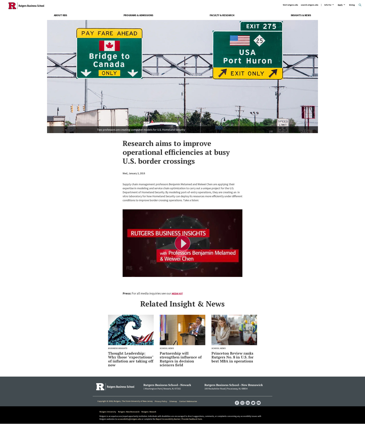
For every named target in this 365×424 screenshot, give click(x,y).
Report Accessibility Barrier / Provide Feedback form (179, 419)
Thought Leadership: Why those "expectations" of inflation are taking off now (130, 359)
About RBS (60, 15)
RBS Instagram (242, 400)
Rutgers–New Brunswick (128, 411)
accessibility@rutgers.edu (129, 419)
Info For (327, 5)
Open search (360, 5)
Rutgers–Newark (148, 411)
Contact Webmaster (188, 401)
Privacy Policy (161, 401)
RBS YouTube (258, 400)
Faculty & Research (222, 15)
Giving (352, 5)
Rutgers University (108, 411)
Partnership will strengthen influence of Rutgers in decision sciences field (181, 359)
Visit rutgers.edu (290, 5)
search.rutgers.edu (309, 5)
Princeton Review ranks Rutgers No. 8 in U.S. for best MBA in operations (232, 357)
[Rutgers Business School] (26, 6)
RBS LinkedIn (248, 400)
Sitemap (173, 401)
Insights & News (301, 15)
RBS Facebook (237, 400)
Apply (340, 5)
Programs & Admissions (138, 15)
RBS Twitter (253, 400)
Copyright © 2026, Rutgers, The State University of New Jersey (125, 401)
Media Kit (177, 293)
